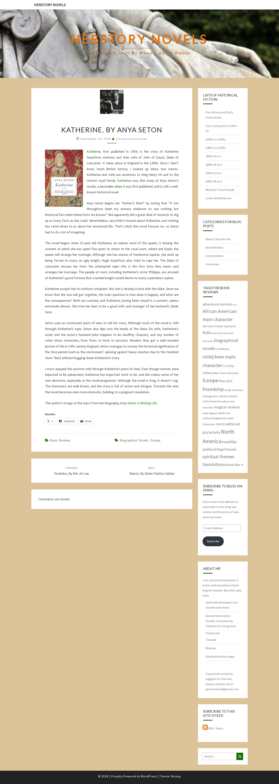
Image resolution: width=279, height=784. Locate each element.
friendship (213, 389)
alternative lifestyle (213, 326)
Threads (211, 640)
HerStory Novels (50, 4)
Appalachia (230, 326)
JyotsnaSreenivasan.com (222, 602)
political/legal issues (219, 449)
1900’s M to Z (214, 181)
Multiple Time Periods (220, 190)
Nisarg (176, 776)
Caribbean (222, 349)
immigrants (210, 396)
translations (214, 464)
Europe (155, 440)
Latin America (212, 401)
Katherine (94, 151)
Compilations (214, 256)
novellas (229, 441)
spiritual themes (218, 457)
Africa (234, 305)
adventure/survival (217, 304)
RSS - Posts (215, 728)
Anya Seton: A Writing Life (138, 403)
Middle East (224, 413)
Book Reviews (60, 440)
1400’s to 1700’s (216, 148)
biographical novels (134, 440)
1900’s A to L (213, 173)
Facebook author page (220, 656)
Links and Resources (219, 198)
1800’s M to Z (214, 165)
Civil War (228, 366)
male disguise (210, 413)
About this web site (218, 239)
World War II (234, 465)
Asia (206, 332)
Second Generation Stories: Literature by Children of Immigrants (221, 621)
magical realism (227, 407)
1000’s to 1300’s (216, 139)
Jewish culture (228, 396)
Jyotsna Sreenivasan (131, 138)
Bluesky (211, 648)
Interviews (212, 264)
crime (207, 372)
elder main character (225, 373)
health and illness (234, 390)
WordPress (149, 776)
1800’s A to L (213, 156)
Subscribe (213, 541)
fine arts (225, 380)
